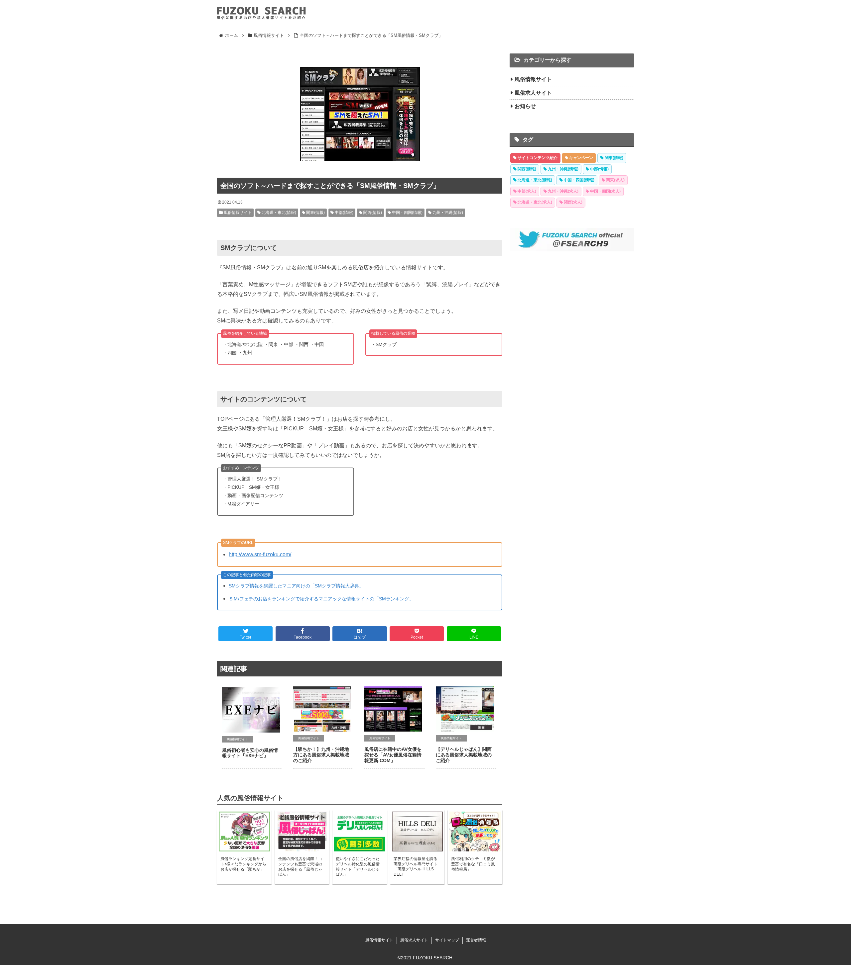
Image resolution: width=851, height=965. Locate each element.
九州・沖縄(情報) (447, 212)
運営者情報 (476, 940)
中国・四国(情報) (407, 212)
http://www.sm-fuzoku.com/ (260, 554)
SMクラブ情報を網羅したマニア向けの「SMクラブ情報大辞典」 (296, 585)
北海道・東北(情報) (278, 212)
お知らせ (525, 106)
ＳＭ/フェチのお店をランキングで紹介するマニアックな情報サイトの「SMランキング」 (321, 598)
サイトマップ (447, 940)
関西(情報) (372, 212)
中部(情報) (343, 212)
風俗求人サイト (533, 93)
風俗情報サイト (237, 212)
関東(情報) (315, 212)
